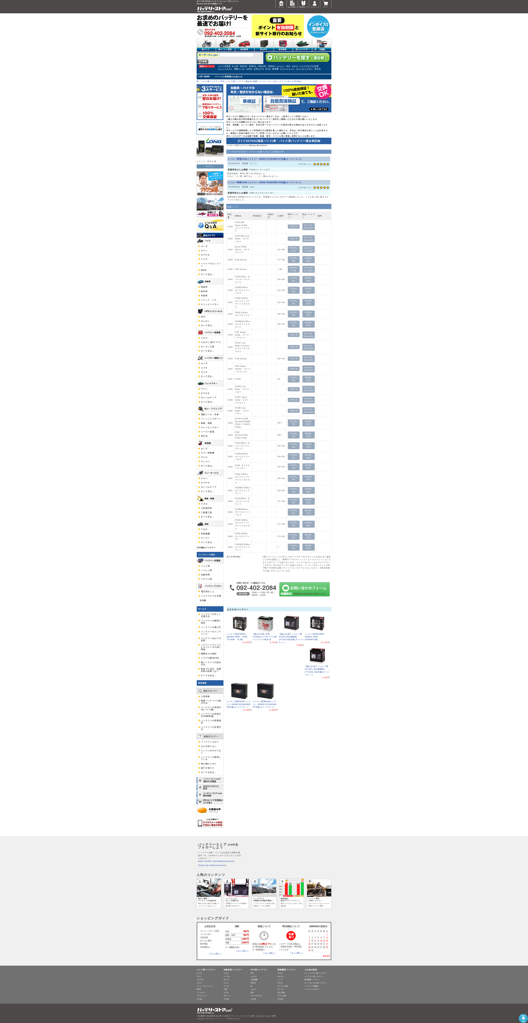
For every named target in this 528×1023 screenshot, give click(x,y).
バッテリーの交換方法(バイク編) (211, 708)
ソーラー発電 (207, 432)
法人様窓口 (292, 7)
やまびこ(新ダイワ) (211, 342)
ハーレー (280, 66)
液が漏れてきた (209, 764)
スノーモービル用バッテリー (315, 983)
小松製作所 (206, 508)
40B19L (244, 66)
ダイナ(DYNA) (294, 81)
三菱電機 (254, 980)
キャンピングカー (304, 69)
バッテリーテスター (312, 989)
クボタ (204, 338)
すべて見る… (207, 274)
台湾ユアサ (259, 69)
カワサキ (205, 255)
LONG (249, 69)
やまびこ (280, 976)
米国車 (204, 296)
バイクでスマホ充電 (308, 66)
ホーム (281, 7)
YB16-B (294, 226)
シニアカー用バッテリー (313, 976)
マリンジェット (287, 69)
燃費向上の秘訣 (209, 654)
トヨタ (226, 973)
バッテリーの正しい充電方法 (211, 615)
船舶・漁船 (206, 423)
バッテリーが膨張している (211, 758)
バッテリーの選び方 (211, 627)
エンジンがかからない (211, 751)
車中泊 (317, 69)
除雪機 (275, 69)
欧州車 (204, 291)
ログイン (210, 166)
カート (325, 7)
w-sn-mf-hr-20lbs (308, 249)
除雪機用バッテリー (312, 980)
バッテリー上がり (210, 742)
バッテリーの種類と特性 (211, 622)
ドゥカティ (201, 992)
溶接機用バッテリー (286, 970)
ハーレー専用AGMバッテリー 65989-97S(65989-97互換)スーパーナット (265, 159)
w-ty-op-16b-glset (309, 226)
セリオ (204, 372)
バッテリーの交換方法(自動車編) (211, 715)
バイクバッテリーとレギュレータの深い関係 (211, 647)
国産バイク (258, 81)
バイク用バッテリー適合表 (239, 81)
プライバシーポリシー (239, 1016)
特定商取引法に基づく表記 (218, 1016)
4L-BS (235, 66)
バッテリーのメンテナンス (211, 633)
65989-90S (308, 259)
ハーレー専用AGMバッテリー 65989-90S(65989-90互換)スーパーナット (265, 182)
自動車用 (205, 575)
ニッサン (227, 976)
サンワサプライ (256, 996)
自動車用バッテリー (233, 970)
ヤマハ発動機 (207, 453)
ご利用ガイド (303, 7)
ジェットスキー (225, 69)
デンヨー (280, 989)
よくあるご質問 (269, 1016)
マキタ (280, 983)
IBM (252, 992)
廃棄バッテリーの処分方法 (211, 702)
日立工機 (280, 992)
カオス (295, 66)
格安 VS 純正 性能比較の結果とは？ (211, 670)
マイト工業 (281, 996)
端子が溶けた (207, 768)
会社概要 (201, 1016)
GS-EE (253, 983)
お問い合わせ (255, 1016)
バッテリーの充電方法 (211, 728)
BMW (204, 270)
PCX (288, 66)
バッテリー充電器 (311, 986)
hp (251, 986)
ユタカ (253, 989)
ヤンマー (205, 461)
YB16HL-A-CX (293, 249)
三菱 (225, 989)
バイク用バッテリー (206, 970)
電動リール (239, 69)
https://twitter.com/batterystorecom (216, 861)
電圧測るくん (207, 591)
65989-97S (308, 512)
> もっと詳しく (215, 954)
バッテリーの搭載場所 (211, 721)
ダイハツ (227, 996)
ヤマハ (204, 251)
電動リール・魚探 (210, 414)
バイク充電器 (224, 66)
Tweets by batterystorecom (212, 865)
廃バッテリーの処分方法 (211, 663)
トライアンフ (202, 996)
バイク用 (205, 566)
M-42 (268, 69)
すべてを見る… (209, 675)
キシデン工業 (207, 347)
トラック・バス (209, 300)
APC (203, 317)
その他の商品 (310, 970)
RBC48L (262, 66)
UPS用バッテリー (259, 970)
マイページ (314, 7)
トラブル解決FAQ (210, 658)
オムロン (205, 321)
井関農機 (205, 534)
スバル (226, 983)
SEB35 (271, 66)
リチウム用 (206, 579)
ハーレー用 (206, 570)
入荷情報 (205, 696)
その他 (203, 600)
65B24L (253, 66)
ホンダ (204, 246)
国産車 (204, 287)
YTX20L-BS (293, 259)
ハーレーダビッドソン (275, 81)
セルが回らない (209, 746)
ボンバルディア (209, 397)
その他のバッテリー (206, 548)
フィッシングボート (211, 419)
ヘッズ (280, 980)
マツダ (226, 986)
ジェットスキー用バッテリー (315, 973)
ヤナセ (204, 457)
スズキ (204, 259)
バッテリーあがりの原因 (211, 639)
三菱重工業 (206, 512)
